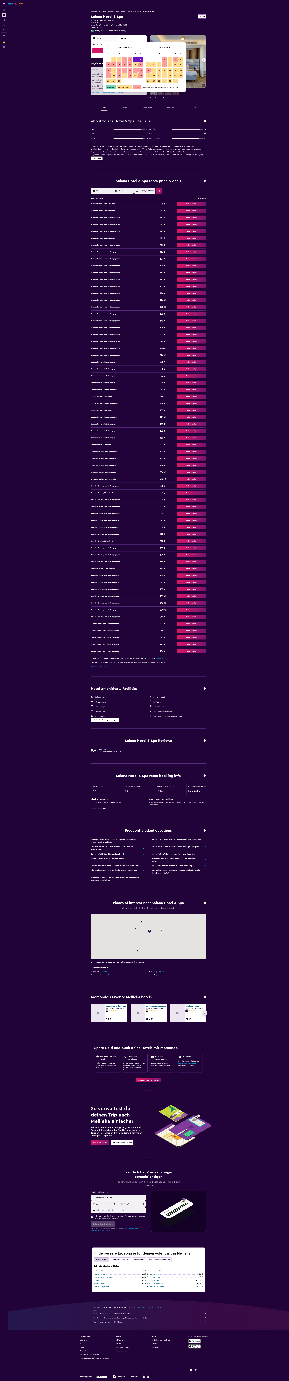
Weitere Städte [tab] (101, 1259)
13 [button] (141, 65)
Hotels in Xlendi (154, 1277)
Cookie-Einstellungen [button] (98, 666)
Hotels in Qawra (154, 1280)
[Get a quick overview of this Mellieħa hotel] (204, 121)
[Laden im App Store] (194, 1346)
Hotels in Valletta (100, 1271)
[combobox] (120, 1197)
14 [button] (108, 70)
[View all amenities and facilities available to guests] (204, 688)
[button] (3, 3)
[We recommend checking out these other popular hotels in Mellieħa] (204, 997)
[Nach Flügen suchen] (4, 10)
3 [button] (124, 59)
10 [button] (124, 65)
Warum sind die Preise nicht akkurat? (108, 1322)
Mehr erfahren (161, 658)
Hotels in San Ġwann (156, 1287)
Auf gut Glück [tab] (139, 1259)
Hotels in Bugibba (100, 1283)
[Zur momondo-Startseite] (15, 3)
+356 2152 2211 (97, 28)
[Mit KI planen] (4, 29)
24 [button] (125, 76)
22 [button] (114, 76)
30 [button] (119, 81)
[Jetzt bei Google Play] (194, 1341)
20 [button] (141, 70)
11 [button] (130, 65)
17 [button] (124, 70)
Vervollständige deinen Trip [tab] (159, 1259)
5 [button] (135, 59)
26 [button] (135, 76)
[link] (148, 1080)
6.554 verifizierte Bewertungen (115, 31)
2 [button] (119, 59)
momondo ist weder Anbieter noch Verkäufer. (112, 1314)
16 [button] (119, 70)
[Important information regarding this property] (204, 775)
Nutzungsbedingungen (130, 1228)
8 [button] (113, 65)
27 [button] (141, 76)
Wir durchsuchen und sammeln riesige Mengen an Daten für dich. (120, 1318)
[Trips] (4, 36)
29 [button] (114, 81)
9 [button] (119, 65)
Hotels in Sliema (99, 1274)
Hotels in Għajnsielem (101, 1287)
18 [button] (130, 70)
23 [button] (119, 76)
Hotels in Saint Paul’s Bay (103, 1277)
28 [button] (108, 81)
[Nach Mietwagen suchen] (4, 20)
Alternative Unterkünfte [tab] (120, 1259)
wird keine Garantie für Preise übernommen (147, 1307)
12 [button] (135, 65)
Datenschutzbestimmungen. (99, 1230)
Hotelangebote (96, 11)
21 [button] (108, 76)
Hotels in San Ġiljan (156, 1271)
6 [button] (140, 59)
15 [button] (114, 70)
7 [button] (108, 65)
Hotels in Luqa (154, 1274)
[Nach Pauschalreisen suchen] (4, 24)
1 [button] (113, 59)
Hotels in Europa (108, 11)
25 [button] (130, 76)
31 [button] (175, 81)
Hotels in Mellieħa (133, 11)
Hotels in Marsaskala (156, 1283)
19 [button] (135, 70)
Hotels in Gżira (99, 1280)
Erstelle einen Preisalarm (187, 1063)
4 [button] (130, 59)
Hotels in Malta (120, 11)
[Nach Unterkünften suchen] (4, 15)
